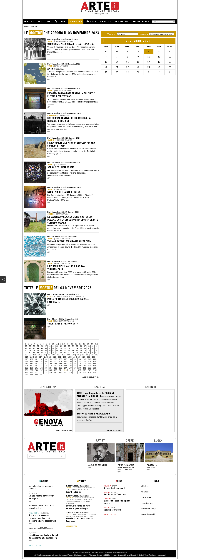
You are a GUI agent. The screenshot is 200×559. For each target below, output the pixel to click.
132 (41, 359)
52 (69, 348)
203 (94, 368)
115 (31, 357)
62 (34, 350)
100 (34, 355)
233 (94, 372)
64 (42, 350)
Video (107, 21)
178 (46, 366)
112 (92, 355)
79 (26, 353)
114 (26, 357)
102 (44, 355)
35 (77, 346)
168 (70, 363)
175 (31, 366)
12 (60, 344)
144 (26, 361)
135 (55, 359)
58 (92, 348)
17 (80, 344)
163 (46, 363)
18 (84, 344)
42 (30, 348)
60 (26, 350)
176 (36, 366)
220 (31, 372)
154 (75, 361)
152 (65, 361)
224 (50, 372)
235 (31, 374)
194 (50, 368)
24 (34, 346)
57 (89, 348)
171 (84, 363)
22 (26, 346)
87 (57, 353)
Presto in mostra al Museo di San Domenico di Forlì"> (42, 513)
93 (81, 353)
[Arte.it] (100, 6)
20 (92, 344)
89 (65, 353)
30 (57, 346)
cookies (101, 552)
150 (55, 361)
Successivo (173, 40)
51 (65, 348)
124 (74, 357)
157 (89, 361)
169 (75, 363)
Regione (111, 34)
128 (93, 357)
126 (83, 357)
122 (64, 357)
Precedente (103, 40)
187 (89, 366)
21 (96, 344)
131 (36, 359)
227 (65, 372)
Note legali (86, 552)
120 (54, 357)
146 (36, 361)
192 (41, 368)
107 (68, 355)
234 (26, 374)
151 (60, 361)
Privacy (94, 552)
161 (36, 363)
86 (53, 353)
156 (84, 361)
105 (58, 355)
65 (46, 350)
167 (65, 363)
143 (94, 359)
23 (30, 346)
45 (42, 348)
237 (41, 374)
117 (40, 357)
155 (79, 361)
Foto (93, 21)
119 (50, 357)
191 (36, 368)
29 (53, 346)
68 (57, 350)
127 (88, 357)
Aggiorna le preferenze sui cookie (116, 552)
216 (84, 370)
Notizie (45, 21)
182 (65, 366)
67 (53, 350)
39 (92, 346)
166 (60, 363)
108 (73, 355)
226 (60, 372)
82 (38, 353)
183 (70, 366)
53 (73, 348)
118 (45, 357)
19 (88, 344)
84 (46, 353)
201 (84, 368)
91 (73, 353)
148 (46, 361)
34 (73, 346)
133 (46, 359)
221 (36, 372)
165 (55, 363)
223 (46, 372)
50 (61, 348)
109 (78, 355)
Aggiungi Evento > (90, 377)
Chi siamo (145, 486)
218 (94, 370)
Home (30, 21)
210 (55, 370)
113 (96, 355)
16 (76, 344)
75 (85, 350)
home (26, 26)
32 (65, 346)
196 (60, 368)
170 (79, 363)
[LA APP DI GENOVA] (48, 431)
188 (94, 366)
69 (61, 350)
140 (79, 359)
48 (53, 348)
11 (57, 344)
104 (53, 355)
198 (70, 368)
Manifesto (145, 492)
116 (36, 357)
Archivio (143, 21)
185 (79, 366)
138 (70, 359)
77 (92, 350)
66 (49, 350)
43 (34, 348)
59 (96, 348)
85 (49, 353)
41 (26, 348)
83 (42, 353)
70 (65, 350)
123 (69, 357)
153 (70, 361)
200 (79, 368)
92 (77, 353)
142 (89, 359)
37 (85, 346)
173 (94, 363)
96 (92, 353)
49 (57, 348)
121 (59, 357)
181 (60, 366)
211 (60, 370)
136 (60, 359)
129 (26, 359)
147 (41, 361)
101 (39, 355)
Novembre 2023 (138, 41)
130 (31, 359)
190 (31, 368)
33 (69, 346)
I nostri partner (147, 503)
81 (34, 353)
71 (69, 350)
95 (89, 353)
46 (46, 348)
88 (61, 353)
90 (69, 353)
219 (26, 372)
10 (53, 344)
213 (70, 370)
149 (50, 361)
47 (49, 348)
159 (26, 363)
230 (79, 372)
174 (26, 366)
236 (36, 374)
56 (85, 348)
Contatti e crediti (148, 514)
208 (46, 370)
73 (77, 350)
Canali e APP (146, 497)
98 (26, 355)
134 (50, 359)
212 (65, 370)
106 (63, 355)
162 (41, 363)
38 (89, 346)
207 (41, 370)
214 (74, 370)
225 (55, 372)
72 (73, 350)
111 (87, 355)
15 (72, 344)
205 (31, 370)
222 (41, 372)
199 (75, 368)
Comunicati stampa (148, 509)
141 (84, 359)
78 (96, 350)
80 (30, 353)
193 (46, 368)
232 (89, 372)
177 (41, 366)
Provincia (143, 34)
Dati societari (77, 552)
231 (84, 372)
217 (89, 370)
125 (79, 357)
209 (50, 370)
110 (82, 355)
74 (81, 350)
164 (50, 363)
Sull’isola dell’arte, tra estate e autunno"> (41, 492)
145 (31, 361)
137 (65, 359)
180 (55, 366)
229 (75, 372)
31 (61, 346)
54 (77, 348)
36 (81, 346)
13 (64, 344)
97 (96, 353)
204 (26, 370)
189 (26, 368)
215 (79, 370)
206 (36, 370)
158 (94, 361)
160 (31, 363)
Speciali (123, 21)
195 (55, 368)
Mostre (77, 21)
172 (89, 363)
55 (81, 348)
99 (30, 355)
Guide (61, 21)
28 (49, 346)
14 (68, 344)
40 (96, 346)
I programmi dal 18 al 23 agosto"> (43, 533)
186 (84, 366)
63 (38, 350)
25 (38, 346)
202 (89, 368)
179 (50, 366)
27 (46, 346)
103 (49, 355)
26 (42, 346)
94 (85, 353)
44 (38, 348)
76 (89, 350)
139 (75, 359)
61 (30, 350)
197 (65, 368)
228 (70, 372)
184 (75, 366)
